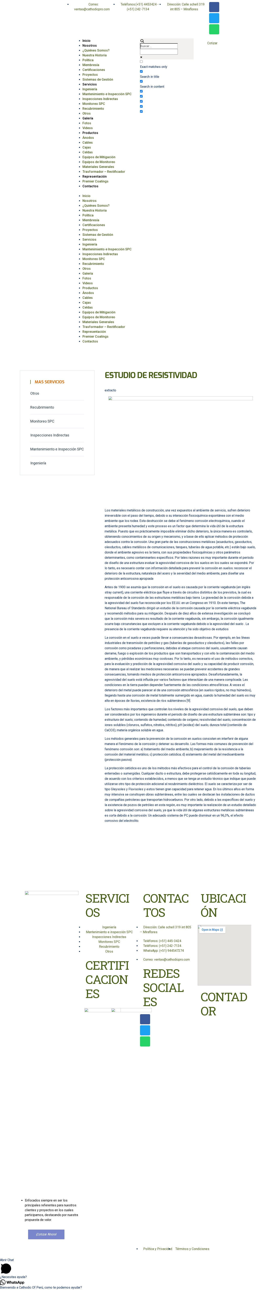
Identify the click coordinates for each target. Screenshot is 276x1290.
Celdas (87, 152)
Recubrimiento (93, 109)
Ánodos (88, 138)
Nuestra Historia (94, 55)
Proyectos (90, 75)
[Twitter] (214, 18)
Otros (86, 113)
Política (88, 60)
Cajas (86, 147)
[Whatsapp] (214, 29)
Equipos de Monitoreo (98, 162)
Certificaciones (93, 70)
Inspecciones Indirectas (100, 99)
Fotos (86, 123)
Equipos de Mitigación (98, 157)
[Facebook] (214, 7)
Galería (87, 118)
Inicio (86, 41)
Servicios (89, 84)
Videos (87, 128)
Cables (87, 142)
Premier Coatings (95, 181)
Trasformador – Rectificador (103, 172)
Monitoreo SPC (93, 104)
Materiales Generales (98, 167)
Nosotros (89, 45)
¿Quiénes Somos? (96, 50)
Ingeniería (89, 89)
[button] (109, 191)
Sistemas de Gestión (97, 79)
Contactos (90, 186)
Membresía (90, 65)
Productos (90, 133)
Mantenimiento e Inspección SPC (107, 94)
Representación (94, 176)
